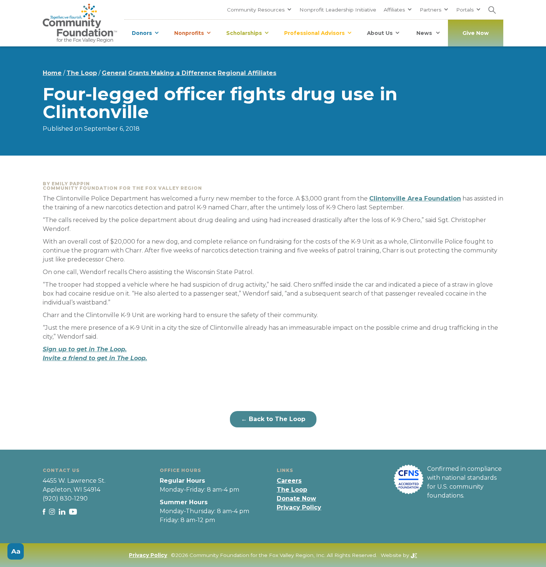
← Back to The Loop (273, 419)
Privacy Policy (299, 507)
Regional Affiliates (247, 72)
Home (52, 72)
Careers (289, 480)
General (114, 72)
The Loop (81, 72)
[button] (259, 9)
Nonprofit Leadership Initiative (337, 10)
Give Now (475, 33)
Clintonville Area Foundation (415, 198)
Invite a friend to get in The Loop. (95, 358)
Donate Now (296, 498)
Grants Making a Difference (172, 72)
